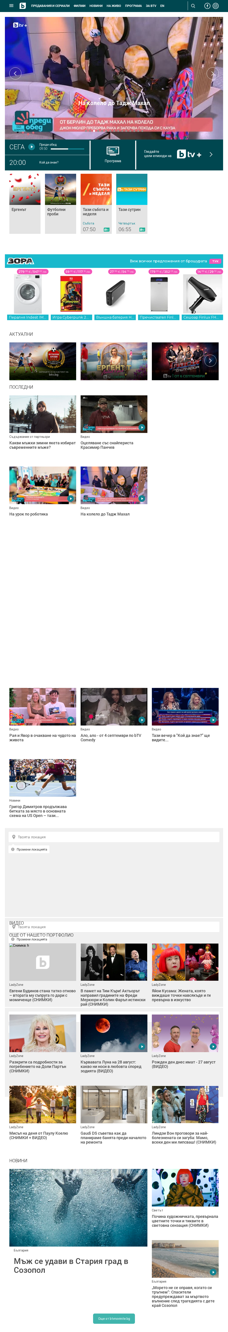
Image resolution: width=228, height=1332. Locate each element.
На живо (114, 6)
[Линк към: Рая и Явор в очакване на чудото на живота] (42, 721)
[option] (42, 360)
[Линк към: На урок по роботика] (42, 500)
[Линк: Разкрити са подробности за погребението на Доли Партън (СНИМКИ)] (42, 1048)
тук (215, 261)
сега (17, 146)
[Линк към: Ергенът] (25, 204)
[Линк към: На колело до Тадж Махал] (114, 500)
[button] (86, 131)
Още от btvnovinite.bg (114, 1318)
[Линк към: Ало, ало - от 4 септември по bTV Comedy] (114, 721)
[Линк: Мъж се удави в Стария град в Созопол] (78, 1238)
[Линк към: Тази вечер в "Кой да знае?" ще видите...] (185, 721)
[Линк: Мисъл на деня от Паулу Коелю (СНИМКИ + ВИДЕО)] (42, 1119)
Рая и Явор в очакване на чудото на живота (114, 103)
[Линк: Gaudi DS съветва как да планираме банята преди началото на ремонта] (114, 1119)
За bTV (151, 6)
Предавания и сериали (50, 6)
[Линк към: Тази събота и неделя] (96, 204)
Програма (133, 6)
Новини (96, 6)
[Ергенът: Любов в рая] (114, 360)
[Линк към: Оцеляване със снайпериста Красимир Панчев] (114, 428)
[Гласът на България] (185, 360)
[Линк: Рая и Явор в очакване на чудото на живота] (114, 78)
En (162, 6)
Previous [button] (15, 73)
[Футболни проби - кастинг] (42, 360)
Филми (80, 6)
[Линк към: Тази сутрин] (131, 204)
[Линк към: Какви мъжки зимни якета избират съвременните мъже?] (42, 428)
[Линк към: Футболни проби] (60, 204)
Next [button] (213, 73)
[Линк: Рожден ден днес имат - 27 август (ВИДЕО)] (185, 1048)
